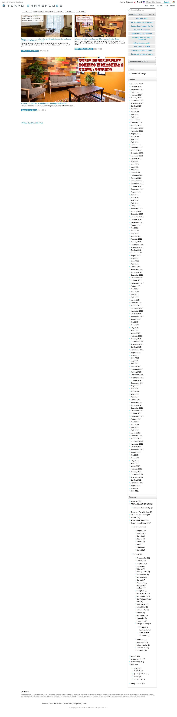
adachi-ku (140, 650)
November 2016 (137, 311)
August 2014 (135, 386)
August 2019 (135, 225)
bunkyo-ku (140, 591)
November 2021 (137, 156)
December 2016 (137, 308)
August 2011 (135, 485)
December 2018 (137, 244)
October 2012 (136, 447)
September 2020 (137, 189)
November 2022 (137, 131)
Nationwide (138, 527)
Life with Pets (142, 19)
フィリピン (138, 679)
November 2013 (137, 411)
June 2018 (135, 261)
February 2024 (136, 95)
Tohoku (139, 542)
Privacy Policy (68, 703)
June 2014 (135, 391)
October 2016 (136, 314)
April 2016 (134, 330)
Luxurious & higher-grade (141, 22)
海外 (132, 664)
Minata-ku (140, 618)
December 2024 (137, 84)
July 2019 (134, 228)
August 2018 (135, 256)
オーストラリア (139, 674)
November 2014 (137, 377)
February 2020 (136, 208)
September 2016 (137, 316)
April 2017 (134, 297)
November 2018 (137, 247)
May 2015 (134, 361)
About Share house (138, 520)
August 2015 (135, 353)
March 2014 (135, 400)
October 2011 (136, 480)
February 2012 (136, 469)
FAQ (166, 5)
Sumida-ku (141, 577)
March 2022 (135, 145)
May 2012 (134, 461)
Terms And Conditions (55, 703)
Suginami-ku (141, 596)
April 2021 (134, 170)
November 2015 (137, 344)
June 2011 (135, 491)
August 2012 (135, 452)
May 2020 (134, 200)
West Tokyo (141, 604)
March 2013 (135, 433)
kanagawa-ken (142, 624)
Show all (151, 14)
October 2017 (136, 280)
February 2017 (136, 303)
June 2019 (135, 231)
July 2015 (134, 355)
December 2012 (137, 441)
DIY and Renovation (142, 30)
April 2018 (134, 264)
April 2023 (134, 117)
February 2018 (136, 269)
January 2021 (136, 178)
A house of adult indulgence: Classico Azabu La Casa (97, 39)
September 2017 (137, 283)
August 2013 (135, 419)
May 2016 (134, 328)
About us (134, 501)
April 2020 (134, 203)
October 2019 (136, 220)
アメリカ (137, 671)
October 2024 (136, 87)
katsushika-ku (142, 645)
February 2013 (136, 436)
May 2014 (134, 394)
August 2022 (135, 134)
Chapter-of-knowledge (142, 508)
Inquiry (84, 703)
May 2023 (134, 114)
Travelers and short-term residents (142, 38)
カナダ (136, 676)
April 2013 (134, 430)
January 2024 (136, 98)
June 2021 (135, 164)
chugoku (140, 531)
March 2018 (135, 267)
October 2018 (136, 250)
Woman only (135, 662)
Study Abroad (136, 683)
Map (146, 5)
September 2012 (137, 449)
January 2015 (136, 372)
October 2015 (136, 347)
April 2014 (134, 397)
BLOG (172, 5)
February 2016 (136, 336)
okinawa (140, 547)
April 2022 (134, 142)
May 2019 (134, 233)
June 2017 (135, 292)
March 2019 (135, 236)
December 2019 (137, 214)
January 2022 (136, 150)
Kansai (139, 550)
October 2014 (136, 380)
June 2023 (135, 111)
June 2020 (135, 197)
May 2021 (134, 167)
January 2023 (136, 125)
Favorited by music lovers (142, 54)
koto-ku (139, 613)
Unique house (136, 659)
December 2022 (137, 128)
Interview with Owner (139, 515)
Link (74, 703)
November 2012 (137, 444)
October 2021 (136, 159)
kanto (136, 554)
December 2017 (137, 275)
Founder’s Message (138, 74)
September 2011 (137, 483)
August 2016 (135, 319)
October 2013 (136, 413)
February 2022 (136, 148)
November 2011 (137, 477)
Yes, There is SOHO (142, 47)
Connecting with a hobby (141, 50)
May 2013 (134, 427)
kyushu (139, 533)
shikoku (139, 539)
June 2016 (135, 325)
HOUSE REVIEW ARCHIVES (32, 123)
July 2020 (134, 195)
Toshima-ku (141, 648)
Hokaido (140, 536)
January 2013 (136, 438)
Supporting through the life (142, 26)
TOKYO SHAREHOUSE (30, 51)
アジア (136, 668)
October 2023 (136, 106)
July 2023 (134, 109)
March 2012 (135, 466)
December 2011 (137, 474)
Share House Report (29, 110)
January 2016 (136, 339)
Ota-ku (139, 580)
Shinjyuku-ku (141, 593)
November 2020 (137, 184)
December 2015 (137, 341)
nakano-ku (141, 563)
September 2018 (137, 253)
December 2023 (137, 100)
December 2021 (137, 153)
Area (152, 5)
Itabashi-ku (141, 607)
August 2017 (135, 286)
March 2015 (135, 366)
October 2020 (136, 186)
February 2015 (136, 369)
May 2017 (134, 294)
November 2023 (137, 103)
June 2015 (135, 358)
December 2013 (137, 408)
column (133, 518)
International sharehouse (141, 33)
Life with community (142, 43)
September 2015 (137, 350)
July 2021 (134, 161)
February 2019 (136, 239)
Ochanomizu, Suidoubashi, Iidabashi (142, 585)
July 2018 (134, 258)
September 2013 (137, 416)
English (139, 2)
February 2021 (136, 175)
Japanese (129, 2)
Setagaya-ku (141, 558)
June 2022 (135, 136)
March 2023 (135, 120)
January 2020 (136, 211)
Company (45, 703)
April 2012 (134, 463)
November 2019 (137, 217)
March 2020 (135, 206)
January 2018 (136, 272)
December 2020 (137, 181)
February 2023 (136, 123)
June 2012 (135, 458)
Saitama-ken (141, 574)
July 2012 (134, 455)
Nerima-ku (140, 639)
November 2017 (137, 278)
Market (133, 656)
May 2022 (134, 139)
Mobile (79, 703)
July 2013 (134, 422)
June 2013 (135, 425)
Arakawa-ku (141, 642)
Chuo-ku (140, 561)
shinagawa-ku (142, 572)
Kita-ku (139, 566)
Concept (159, 5)
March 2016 (135, 333)
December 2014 (137, 375)
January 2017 (136, 305)
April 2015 (134, 364)
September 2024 (137, 89)
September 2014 (137, 383)
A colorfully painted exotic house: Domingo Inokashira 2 (44, 103)
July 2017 (134, 289)
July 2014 (134, 389)
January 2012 (136, 472)
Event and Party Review (140, 512)
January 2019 (136, 242)
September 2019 (137, 222)
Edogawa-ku (141, 610)
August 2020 (135, 192)
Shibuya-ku (141, 615)
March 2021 (135, 172)
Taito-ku (140, 569)
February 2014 (136, 402)
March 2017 (135, 300)
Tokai (139, 544)
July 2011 (134, 488)
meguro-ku (141, 621)
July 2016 (134, 322)
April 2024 (134, 92)
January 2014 (136, 405)
